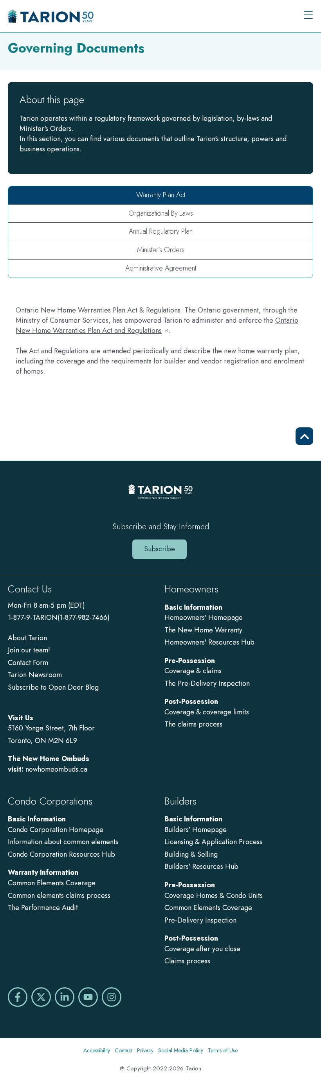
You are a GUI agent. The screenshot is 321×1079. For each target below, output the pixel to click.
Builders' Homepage (195, 830)
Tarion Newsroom (35, 675)
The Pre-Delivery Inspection (207, 683)
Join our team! (29, 650)
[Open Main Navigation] (308, 16)
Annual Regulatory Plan (161, 231)
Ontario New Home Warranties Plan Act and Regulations (157, 325)
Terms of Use (223, 1050)
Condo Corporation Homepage (55, 830)
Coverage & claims (194, 671)
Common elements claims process (59, 895)
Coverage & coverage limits (206, 712)
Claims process (187, 961)
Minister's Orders (160, 250)
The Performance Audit (43, 908)
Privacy (145, 1050)
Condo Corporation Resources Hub (61, 854)
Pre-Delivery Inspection (200, 920)
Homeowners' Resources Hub (209, 642)
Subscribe (159, 549)
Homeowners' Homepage (203, 617)
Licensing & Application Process (213, 842)
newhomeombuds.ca (56, 769)
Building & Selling (191, 854)
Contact (123, 1050)
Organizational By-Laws (160, 213)
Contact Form (28, 663)
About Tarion (27, 638)
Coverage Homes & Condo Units (213, 895)
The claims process (193, 724)
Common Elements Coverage (52, 883)
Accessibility (96, 1050)
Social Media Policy (180, 1050)
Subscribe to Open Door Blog (53, 687)
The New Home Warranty (203, 630)
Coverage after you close (202, 949)
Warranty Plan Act (160, 195)
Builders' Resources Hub (201, 866)
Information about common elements (63, 842)
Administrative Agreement (160, 268)
